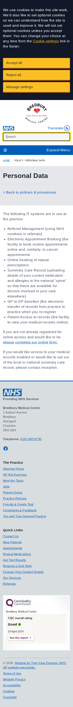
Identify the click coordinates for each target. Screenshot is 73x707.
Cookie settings (46, 41)
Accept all (14, 63)
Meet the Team (13, 480)
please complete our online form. (30, 342)
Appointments (12, 548)
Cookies (9, 691)
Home (6, 160)
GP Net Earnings (15, 474)
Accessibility (12, 685)
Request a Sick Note (17, 566)
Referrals (9, 583)
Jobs (6, 486)
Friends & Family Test (18, 504)
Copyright (10, 697)
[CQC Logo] (18, 605)
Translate (55, 128)
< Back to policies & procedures (29, 192)
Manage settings (19, 87)
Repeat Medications (17, 554)
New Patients (12, 542)
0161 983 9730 (30, 439)
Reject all (13, 75)
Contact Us (11, 536)
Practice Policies (15, 498)
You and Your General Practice (24, 516)
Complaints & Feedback (19, 510)
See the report (19, 637)
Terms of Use (12, 673)
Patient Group (12, 492)
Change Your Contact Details (23, 572)
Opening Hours (13, 468)
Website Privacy (14, 679)
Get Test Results (14, 560)
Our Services (12, 578)
